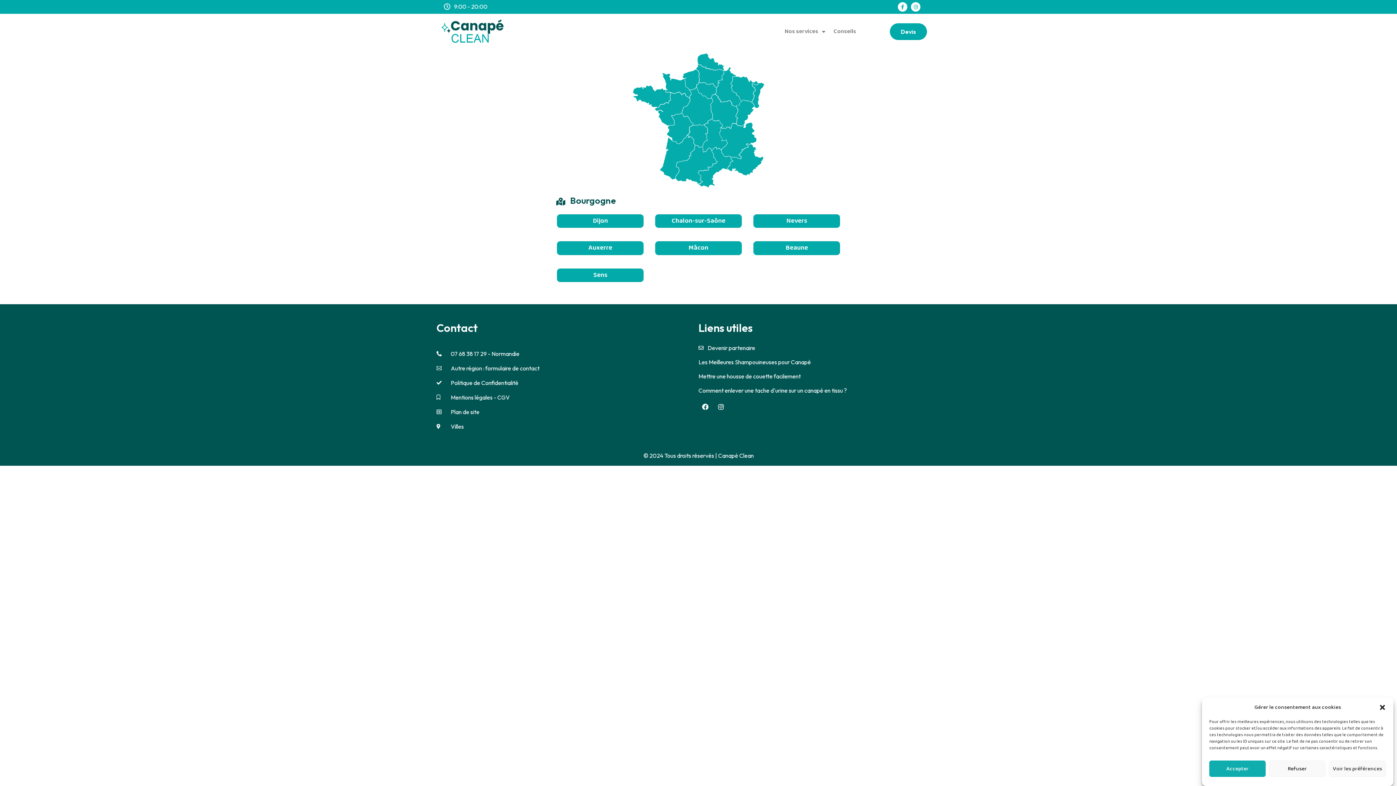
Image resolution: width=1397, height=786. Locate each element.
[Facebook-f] (902, 7)
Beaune (797, 248)
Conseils (844, 31)
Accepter (1237, 769)
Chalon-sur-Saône (698, 221)
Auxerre (600, 248)
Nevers (797, 221)
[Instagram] (915, 7)
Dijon (600, 221)
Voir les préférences (1357, 769)
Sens (600, 275)
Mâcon (698, 248)
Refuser (1297, 769)
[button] (1382, 707)
